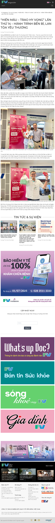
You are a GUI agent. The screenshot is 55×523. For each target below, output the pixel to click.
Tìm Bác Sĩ (31, 487)
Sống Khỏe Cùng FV (33, 498)
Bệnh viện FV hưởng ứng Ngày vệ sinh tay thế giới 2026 (46, 236)
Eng (50, 2)
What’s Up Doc (32, 496)
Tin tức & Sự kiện (13, 12)
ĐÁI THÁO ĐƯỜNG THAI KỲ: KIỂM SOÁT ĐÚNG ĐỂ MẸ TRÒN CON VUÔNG (9, 236)
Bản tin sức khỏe (32, 499)
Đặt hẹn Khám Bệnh (33, 489)
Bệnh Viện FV (18, 487)
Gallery (30, 495)
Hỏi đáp (30, 490)
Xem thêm (49, 466)
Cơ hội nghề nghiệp (20, 500)
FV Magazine (4, 12)
